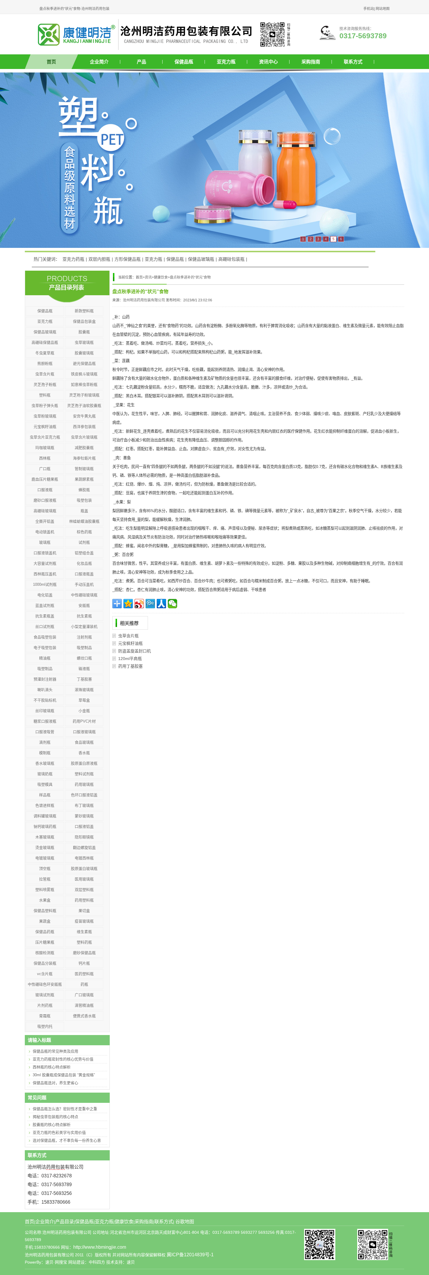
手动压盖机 (84, 584)
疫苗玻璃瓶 (84, 921)
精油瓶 (44, 658)
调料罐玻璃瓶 (45, 816)
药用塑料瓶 (84, 900)
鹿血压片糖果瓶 (45, 479)
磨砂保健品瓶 (84, 953)
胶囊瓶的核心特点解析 (52, 1124)
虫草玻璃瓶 (84, 342)
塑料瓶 (44, 395)
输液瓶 (84, 668)
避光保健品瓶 (84, 363)
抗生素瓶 (84, 616)
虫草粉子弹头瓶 (45, 405)
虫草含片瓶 (128, 635)
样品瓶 (44, 795)
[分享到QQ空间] (128, 603)
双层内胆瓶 (99, 259)
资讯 (148, 277)
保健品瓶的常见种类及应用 (55, 1051)
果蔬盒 (44, 921)
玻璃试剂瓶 (44, 995)
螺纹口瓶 (84, 658)
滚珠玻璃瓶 (84, 689)
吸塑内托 (45, 1026)
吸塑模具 (45, 784)
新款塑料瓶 (84, 311)
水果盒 (44, 900)
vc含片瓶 (45, 974)
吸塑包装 (84, 500)
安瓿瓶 (84, 605)
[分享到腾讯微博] (150, 603)
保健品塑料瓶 (45, 910)
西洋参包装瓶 (84, 426)
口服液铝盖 (84, 826)
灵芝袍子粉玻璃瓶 (84, 395)
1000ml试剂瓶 (45, 584)
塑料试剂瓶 (84, 774)
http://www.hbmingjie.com (99, 1247)
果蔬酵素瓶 (84, 479)
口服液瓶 (45, 490)
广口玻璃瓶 (84, 995)
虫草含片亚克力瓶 (45, 437)
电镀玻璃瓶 (44, 858)
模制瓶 (44, 753)
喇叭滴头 (45, 689)
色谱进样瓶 (44, 805)
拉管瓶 (44, 879)
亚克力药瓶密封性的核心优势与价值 (63, 1059)
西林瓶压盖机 (45, 574)
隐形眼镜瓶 (84, 837)
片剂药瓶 (45, 1005)
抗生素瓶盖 (44, 616)
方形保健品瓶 (127, 259)
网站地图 (383, 9)
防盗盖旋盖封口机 (134, 651)
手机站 (368, 9)
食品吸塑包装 (45, 637)
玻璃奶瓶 (45, 774)
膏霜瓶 (44, 1016)
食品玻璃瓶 (84, 742)
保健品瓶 (184, 61)
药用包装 (55, 1167)
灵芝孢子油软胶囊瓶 (84, 405)
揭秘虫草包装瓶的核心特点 (55, 1117)
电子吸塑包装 (45, 647)
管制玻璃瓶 (84, 469)
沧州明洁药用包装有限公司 (144, 300)
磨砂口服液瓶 (45, 500)
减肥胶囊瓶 (84, 447)
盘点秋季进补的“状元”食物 (190, 277)
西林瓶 (44, 458)
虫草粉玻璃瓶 (45, 416)
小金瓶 (84, 711)
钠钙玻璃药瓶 (45, 826)
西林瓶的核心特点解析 (52, 1067)
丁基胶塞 (84, 679)
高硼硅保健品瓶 (45, 342)
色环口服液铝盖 (84, 795)
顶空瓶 (44, 868)
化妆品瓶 (84, 563)
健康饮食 (161, 277)
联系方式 (353, 61)
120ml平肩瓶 (130, 658)
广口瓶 (44, 469)
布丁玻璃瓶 (84, 805)
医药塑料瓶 (84, 974)
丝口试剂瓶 (44, 626)
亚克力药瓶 (73, 259)
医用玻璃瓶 (84, 879)
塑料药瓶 (84, 942)
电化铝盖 (45, 595)
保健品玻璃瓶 (201, 259)
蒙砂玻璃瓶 (84, 816)
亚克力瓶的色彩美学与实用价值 (59, 1132)
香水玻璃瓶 (44, 763)
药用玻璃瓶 (84, 784)
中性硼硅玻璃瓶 (84, 595)
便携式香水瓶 (84, 1016)
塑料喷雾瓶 (44, 889)
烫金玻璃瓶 (44, 847)
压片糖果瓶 (44, 942)
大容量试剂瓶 (45, 563)
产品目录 (64, 1221)
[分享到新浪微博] (139, 603)
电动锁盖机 (44, 532)
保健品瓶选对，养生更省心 (55, 1083)
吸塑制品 (84, 647)
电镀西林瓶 (84, 858)
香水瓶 (84, 753)
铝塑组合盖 (84, 553)
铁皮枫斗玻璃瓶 (84, 374)
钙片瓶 (84, 963)
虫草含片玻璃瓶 (84, 437)
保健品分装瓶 (45, 963)
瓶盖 (84, 511)
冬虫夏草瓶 (44, 353)
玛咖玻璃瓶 (44, 447)
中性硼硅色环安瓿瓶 (45, 984)
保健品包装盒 (84, 321)
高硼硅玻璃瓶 (45, 511)
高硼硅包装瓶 (231, 259)
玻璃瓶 (44, 542)
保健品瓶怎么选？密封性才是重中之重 (65, 1109)
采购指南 (310, 61)
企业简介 (99, 61)
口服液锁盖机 (45, 553)
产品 (141, 61)
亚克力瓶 (226, 61)
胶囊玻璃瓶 (84, 353)
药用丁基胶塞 (130, 666)
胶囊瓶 (84, 332)
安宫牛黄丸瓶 (84, 416)
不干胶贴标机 (45, 700)
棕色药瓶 (84, 532)
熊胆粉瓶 (45, 363)
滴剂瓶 (44, 742)
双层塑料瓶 (84, 889)
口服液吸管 (44, 732)
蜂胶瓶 (84, 490)
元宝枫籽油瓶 (130, 643)
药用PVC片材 (84, 721)
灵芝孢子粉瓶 (45, 384)
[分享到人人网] (161, 603)
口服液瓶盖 (84, 574)
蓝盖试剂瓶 (44, 605)
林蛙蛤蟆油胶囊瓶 (84, 521)
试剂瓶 (84, 542)
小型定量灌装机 (84, 626)
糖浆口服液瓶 (45, 721)
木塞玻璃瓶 (44, 837)
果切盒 (84, 910)
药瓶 (84, 984)
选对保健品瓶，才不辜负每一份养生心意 (67, 1140)
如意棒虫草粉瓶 (84, 384)
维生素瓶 (84, 932)
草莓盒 (84, 700)
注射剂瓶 (84, 637)
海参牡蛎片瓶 (84, 458)
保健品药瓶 (44, 932)
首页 (51, 61)
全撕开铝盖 (44, 521)
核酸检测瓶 (44, 953)
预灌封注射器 (45, 679)
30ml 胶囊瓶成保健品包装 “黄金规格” (64, 1075)
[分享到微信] (172, 603)
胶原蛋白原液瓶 (84, 763)
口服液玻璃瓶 (84, 732)
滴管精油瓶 (84, 1005)
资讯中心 (268, 61)
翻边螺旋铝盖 (84, 847)
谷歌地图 (184, 1221)
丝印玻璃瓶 (44, 711)
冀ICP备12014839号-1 (190, 1254)
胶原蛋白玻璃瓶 (84, 868)
